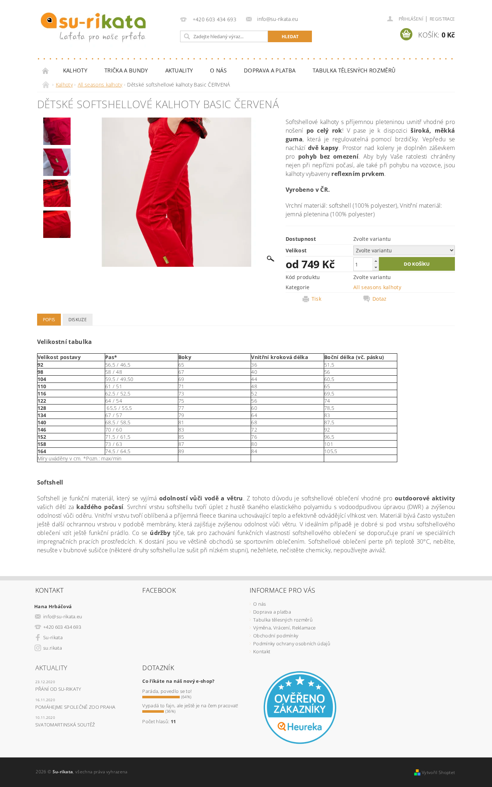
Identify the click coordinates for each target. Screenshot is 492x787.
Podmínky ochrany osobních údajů (291, 643)
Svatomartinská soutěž (65, 724)
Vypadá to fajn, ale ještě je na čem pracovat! (190, 705)
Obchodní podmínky (275, 635)
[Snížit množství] (375, 267)
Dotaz (379, 299)
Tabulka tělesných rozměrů (354, 70)
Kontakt (261, 651)
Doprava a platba (269, 70)
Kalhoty (75, 70)
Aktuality (179, 70)
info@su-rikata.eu (62, 616)
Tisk (316, 299)
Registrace (442, 19)
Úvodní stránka (45, 70)
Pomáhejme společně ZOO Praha (75, 707)
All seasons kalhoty (377, 287)
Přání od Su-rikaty (58, 689)
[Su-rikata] (93, 33)
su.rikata (52, 648)
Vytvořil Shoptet (438, 772)
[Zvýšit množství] (375, 260)
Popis (49, 320)
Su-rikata (53, 637)
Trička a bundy (126, 70)
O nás (218, 70)
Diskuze (77, 320)
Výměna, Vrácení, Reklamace (284, 627)
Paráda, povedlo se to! (167, 691)
